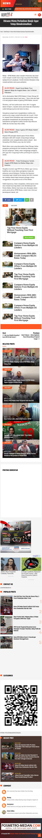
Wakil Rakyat (14, 206)
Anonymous (10, 804)
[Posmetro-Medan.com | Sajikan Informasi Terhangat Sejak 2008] (21, 830)
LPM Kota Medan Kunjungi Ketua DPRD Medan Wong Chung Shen (19, 363)
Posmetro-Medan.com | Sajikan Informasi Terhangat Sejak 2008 (25, 834)
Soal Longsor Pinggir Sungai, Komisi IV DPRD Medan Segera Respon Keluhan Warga (19, 381)
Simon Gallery (10, 811)
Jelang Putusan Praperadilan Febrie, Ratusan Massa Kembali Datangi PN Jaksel (27, 776)
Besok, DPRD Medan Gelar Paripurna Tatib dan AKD (19, 401)
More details (29, 237)
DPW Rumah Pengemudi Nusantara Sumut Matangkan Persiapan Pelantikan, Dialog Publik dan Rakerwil (27, 629)
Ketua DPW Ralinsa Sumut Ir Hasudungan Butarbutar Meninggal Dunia (25, 638)
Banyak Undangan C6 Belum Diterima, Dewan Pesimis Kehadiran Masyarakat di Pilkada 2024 (20, 455)
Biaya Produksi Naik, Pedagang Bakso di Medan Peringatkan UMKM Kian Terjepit (26, 618)
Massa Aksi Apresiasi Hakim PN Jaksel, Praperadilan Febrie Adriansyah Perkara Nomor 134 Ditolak (27, 747)
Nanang (9, 798)
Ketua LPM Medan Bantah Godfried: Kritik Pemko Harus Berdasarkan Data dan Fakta (26, 607)
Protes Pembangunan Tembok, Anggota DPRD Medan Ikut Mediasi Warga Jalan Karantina (19, 163)
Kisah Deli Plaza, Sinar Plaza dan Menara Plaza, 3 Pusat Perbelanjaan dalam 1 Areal (26, 597)
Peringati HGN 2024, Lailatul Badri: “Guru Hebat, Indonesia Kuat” (18, 436)
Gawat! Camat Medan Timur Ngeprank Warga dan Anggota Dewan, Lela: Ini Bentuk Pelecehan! (21, 90)
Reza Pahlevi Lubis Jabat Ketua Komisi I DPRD (17, 419)
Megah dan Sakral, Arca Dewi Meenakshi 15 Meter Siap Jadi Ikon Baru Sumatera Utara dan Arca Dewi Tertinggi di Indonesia (27, 757)
